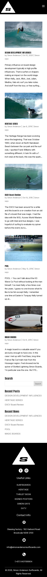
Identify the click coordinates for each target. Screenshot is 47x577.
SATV (23, 508)
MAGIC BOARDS (10, 337)
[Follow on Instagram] (26, 471)
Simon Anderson (14, 55)
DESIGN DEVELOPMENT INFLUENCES (18, 52)
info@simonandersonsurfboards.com (23, 547)
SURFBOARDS (24, 485)
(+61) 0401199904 (23, 561)
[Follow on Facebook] (21, 471)
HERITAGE (23, 489)
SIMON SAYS (23, 503)
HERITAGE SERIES (11, 123)
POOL (7, 266)
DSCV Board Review (13, 194)
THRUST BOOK (23, 494)
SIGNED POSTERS (23, 499)
